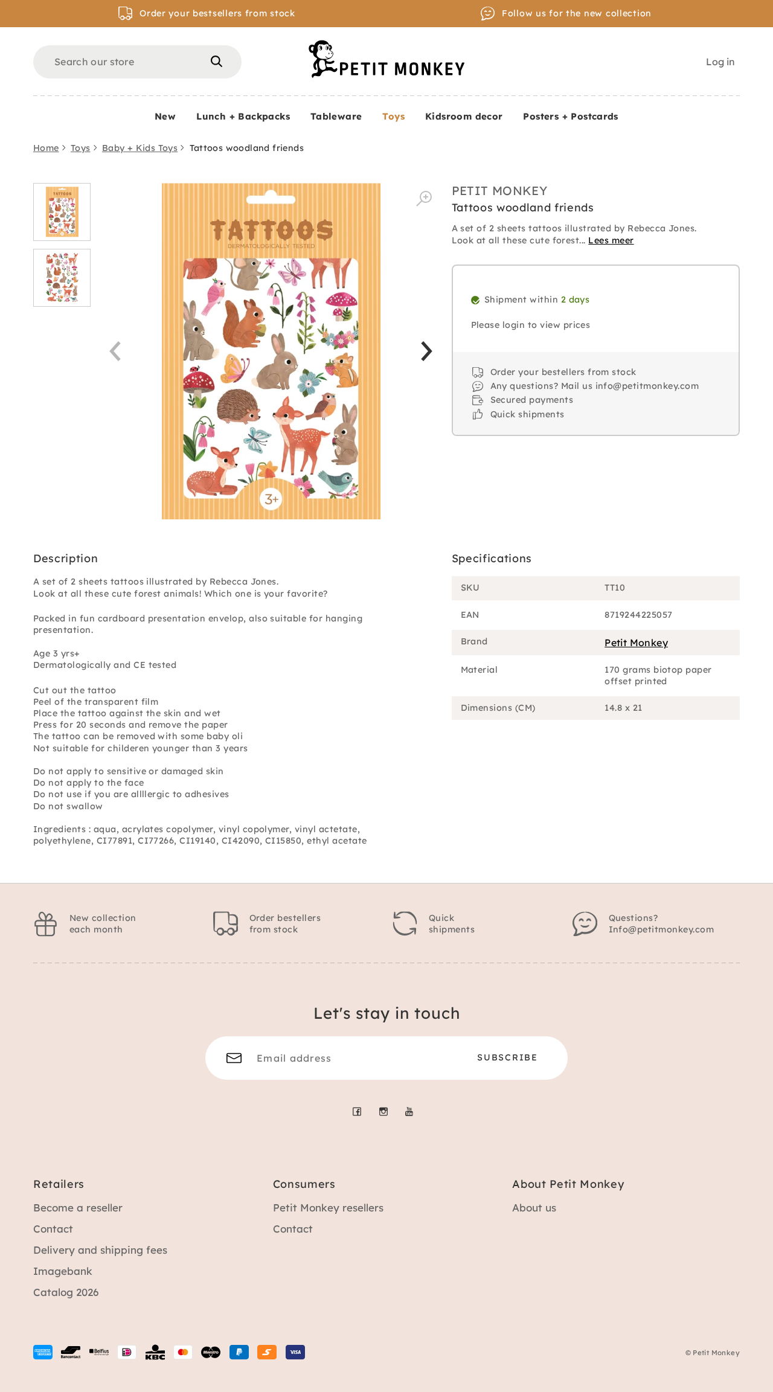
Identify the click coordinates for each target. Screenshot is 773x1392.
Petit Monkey (500, 190)
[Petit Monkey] (386, 59)
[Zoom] (424, 198)
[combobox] (137, 62)
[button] (426, 351)
